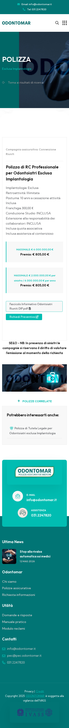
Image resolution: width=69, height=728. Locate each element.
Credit (40, 691)
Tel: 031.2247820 (36, 9)
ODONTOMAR (35, 696)
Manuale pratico (14, 622)
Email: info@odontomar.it (37, 4)
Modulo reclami (13, 628)
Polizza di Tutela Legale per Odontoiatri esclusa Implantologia (32, 430)
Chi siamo (9, 582)
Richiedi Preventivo (23, 317)
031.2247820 (41, 515)
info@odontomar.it (42, 500)
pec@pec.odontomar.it (24, 655)
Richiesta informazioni (18, 595)
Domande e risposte (17, 615)
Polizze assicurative (16, 588)
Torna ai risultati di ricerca (25, 82)
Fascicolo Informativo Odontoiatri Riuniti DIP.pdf (31, 306)
